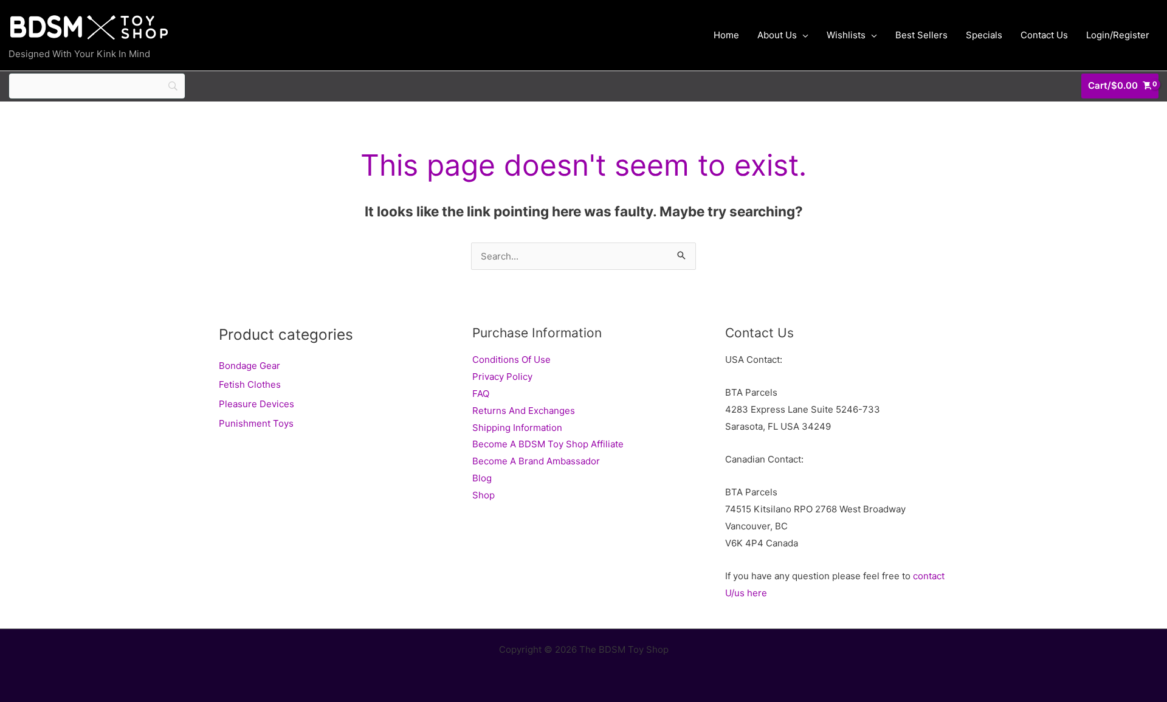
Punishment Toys (256, 423)
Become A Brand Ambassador (536, 461)
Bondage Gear (249, 365)
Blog (482, 478)
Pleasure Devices (256, 404)
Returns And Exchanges (523, 410)
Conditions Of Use (511, 359)
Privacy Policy (502, 376)
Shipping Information (517, 427)
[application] (802, 35)
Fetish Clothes (250, 384)
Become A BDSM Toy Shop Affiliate (548, 444)
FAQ (480, 393)
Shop (483, 495)
